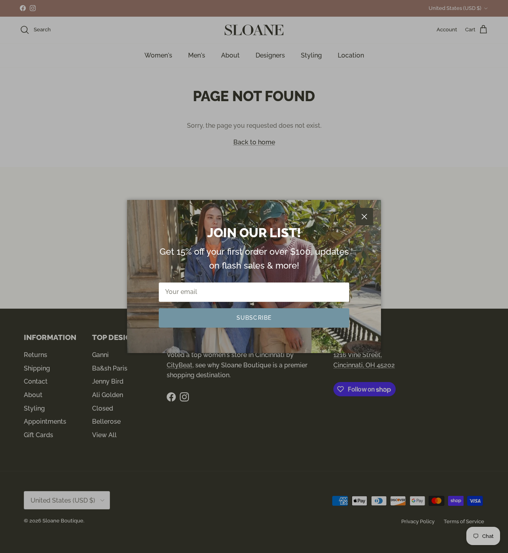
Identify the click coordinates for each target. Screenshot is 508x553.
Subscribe (254, 318)
